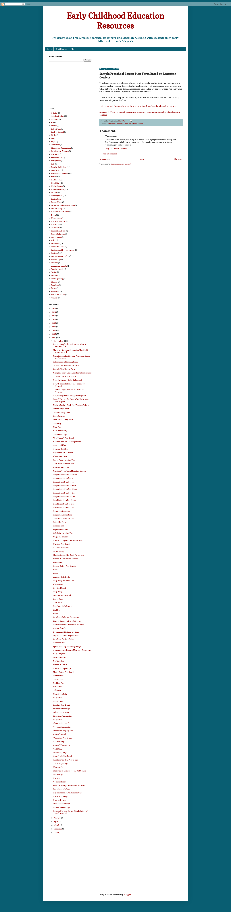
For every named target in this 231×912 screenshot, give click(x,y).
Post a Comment (110, 154)
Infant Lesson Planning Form (65, 362)
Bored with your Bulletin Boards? (67, 380)
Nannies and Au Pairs (60, 211)
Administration (57, 116)
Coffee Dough (59, 628)
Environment (56, 157)
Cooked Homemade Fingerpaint (67, 441)
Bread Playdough (60, 796)
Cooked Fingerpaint (61, 727)
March (57, 825)
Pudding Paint (59, 683)
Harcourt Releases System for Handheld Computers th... (70, 351)
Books (53, 138)
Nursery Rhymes (58, 221)
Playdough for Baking (62, 515)
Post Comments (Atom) (121, 164)
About (73, 49)
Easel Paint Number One (63, 507)
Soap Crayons (59, 416)
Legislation (56, 199)
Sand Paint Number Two (63, 518)
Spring (54, 272)
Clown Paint (58, 584)
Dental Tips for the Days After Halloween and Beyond (71, 400)
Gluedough (58, 562)
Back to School (57, 132)
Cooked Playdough (61, 745)
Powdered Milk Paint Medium (66, 632)
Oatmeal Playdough (61, 708)
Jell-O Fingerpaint (61, 712)
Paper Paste (58, 599)
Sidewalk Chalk (60, 665)
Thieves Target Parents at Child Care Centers (68, 390)
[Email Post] (131, 121)
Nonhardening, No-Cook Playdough (68, 555)
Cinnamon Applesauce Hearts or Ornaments (72, 650)
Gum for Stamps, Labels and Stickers (69, 785)
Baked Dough (59, 741)
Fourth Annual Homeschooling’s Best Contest (69, 385)
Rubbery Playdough (61, 807)
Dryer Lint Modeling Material (66, 635)
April (56, 821)
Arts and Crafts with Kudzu (64, 376)
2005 (54, 338)
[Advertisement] (130, 59)
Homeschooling (58, 189)
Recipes (54, 253)
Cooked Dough (59, 734)
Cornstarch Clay (60, 430)
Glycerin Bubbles (60, 529)
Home (49, 49)
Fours (125, 124)
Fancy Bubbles (59, 445)
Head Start (55, 183)
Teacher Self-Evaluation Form (66, 365)
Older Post (177, 159)
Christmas (55, 144)
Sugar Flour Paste (61, 537)
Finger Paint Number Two (64, 493)
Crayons (56, 778)
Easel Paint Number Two (63, 504)
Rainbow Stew (59, 643)
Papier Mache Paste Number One (67, 793)
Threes (140, 124)
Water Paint (58, 675)
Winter (54, 298)
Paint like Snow (60, 522)
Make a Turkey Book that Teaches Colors (70, 405)
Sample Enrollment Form (64, 369)
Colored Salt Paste (61, 467)
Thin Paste (57, 602)
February (58, 829)
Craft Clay (57, 749)
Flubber (56, 610)
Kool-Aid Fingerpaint (62, 716)
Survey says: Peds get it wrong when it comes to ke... (69, 345)
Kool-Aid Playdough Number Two (67, 540)
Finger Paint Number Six (63, 478)
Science (54, 262)
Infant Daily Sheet (61, 409)
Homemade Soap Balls (63, 419)
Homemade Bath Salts (62, 595)
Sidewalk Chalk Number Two (66, 559)
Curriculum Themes (60, 151)
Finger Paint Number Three (65, 489)
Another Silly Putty (61, 577)
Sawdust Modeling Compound (66, 617)
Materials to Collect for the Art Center (69, 771)
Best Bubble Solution (62, 606)
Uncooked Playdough (62, 738)
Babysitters (56, 129)
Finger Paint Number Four (64, 485)
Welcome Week (58, 294)
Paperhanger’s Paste (61, 789)
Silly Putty (57, 591)
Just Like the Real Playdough (65, 760)
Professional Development (62, 250)
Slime (55, 570)
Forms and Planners (114, 124)
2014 (54, 312)
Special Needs (57, 269)
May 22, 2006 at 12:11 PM (116, 148)
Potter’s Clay (58, 551)
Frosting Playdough (61, 705)
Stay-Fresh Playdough (62, 756)
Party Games (56, 237)
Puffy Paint (58, 701)
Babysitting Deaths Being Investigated (69, 395)
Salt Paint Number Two (63, 533)
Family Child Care (58, 167)
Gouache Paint (59, 782)
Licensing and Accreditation (63, 205)
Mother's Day (56, 208)
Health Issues (57, 186)
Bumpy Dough (59, 800)
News (53, 215)
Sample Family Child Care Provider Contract (72, 373)
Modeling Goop (60, 752)
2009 (54, 323)
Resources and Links (59, 256)
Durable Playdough (61, 544)
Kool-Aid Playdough (62, 668)
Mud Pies (57, 427)
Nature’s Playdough (61, 804)
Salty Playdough (60, 434)
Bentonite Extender (61, 511)
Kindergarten (57, 196)
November (59, 341)
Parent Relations (58, 234)
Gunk (55, 573)
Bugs (53, 141)
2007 (54, 330)
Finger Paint (58, 526)
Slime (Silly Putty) (61, 723)
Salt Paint (57, 690)
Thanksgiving (57, 278)
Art (52, 122)
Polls (53, 240)
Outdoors (55, 227)
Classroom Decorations (61, 148)
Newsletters (56, 218)
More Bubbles (59, 657)
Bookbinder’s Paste (61, 548)
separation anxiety (59, 266)
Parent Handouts (58, 231)
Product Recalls (57, 247)
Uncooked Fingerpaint (63, 730)
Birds (53, 135)
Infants (54, 192)
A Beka (54, 113)
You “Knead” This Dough (63, 438)
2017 (54, 308)
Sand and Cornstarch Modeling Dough (69, 471)
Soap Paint (57, 697)
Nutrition (55, 224)
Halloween (56, 180)
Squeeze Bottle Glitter (63, 452)
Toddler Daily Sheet (61, 412)
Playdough (58, 767)
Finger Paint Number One (64, 496)
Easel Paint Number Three (64, 500)
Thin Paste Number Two (63, 463)
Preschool (133, 124)
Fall (52, 164)
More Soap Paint (60, 694)
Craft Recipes (61, 49)
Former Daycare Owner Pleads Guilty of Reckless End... (70, 812)
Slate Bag (57, 423)
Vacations (55, 291)
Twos (53, 288)
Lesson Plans (56, 202)
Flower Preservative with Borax (66, 621)
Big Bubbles (58, 661)
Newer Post (105, 159)
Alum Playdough (60, 763)
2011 (54, 319)
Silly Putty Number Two (63, 580)
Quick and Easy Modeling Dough (67, 646)
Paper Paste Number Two (64, 460)
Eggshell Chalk (59, 588)
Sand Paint (57, 686)
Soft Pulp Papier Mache (63, 639)
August (57, 818)
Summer (55, 275)
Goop (55, 613)
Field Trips (55, 170)
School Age (56, 259)
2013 (54, 316)
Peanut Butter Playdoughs (64, 566)
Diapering (55, 154)
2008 (54, 327)
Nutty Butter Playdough (63, 672)
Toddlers (55, 285)
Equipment (56, 160)
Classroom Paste (60, 456)
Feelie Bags (58, 774)
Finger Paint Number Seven (65, 474)
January (57, 832)
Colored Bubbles (60, 449)
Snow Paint (58, 679)
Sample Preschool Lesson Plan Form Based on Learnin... (71, 357)
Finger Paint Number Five (64, 482)
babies (54, 125)
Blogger (127, 894)
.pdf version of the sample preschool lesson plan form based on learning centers (137, 106)
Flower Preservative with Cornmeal (68, 624)
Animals (54, 119)
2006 (54, 334)
